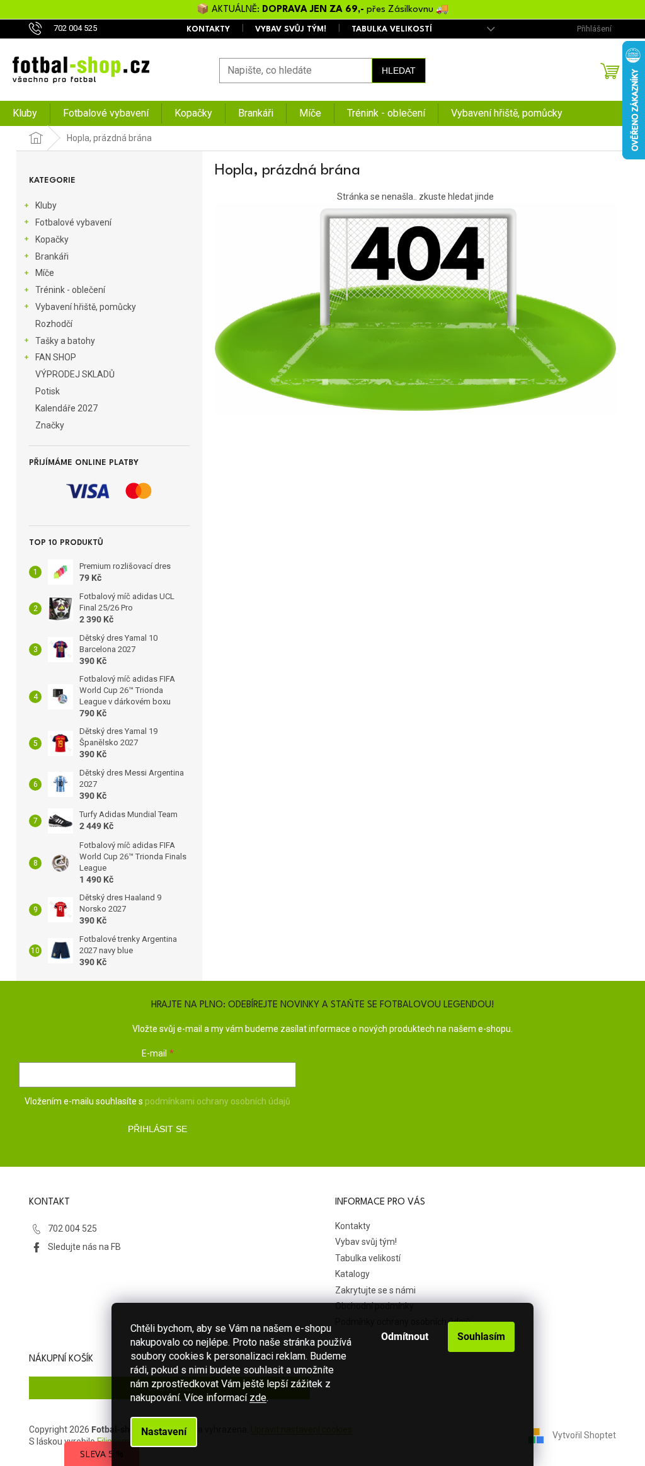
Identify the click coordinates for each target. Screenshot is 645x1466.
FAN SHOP (55, 357)
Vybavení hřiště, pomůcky (85, 307)
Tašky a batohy (65, 341)
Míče (44, 273)
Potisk (47, 391)
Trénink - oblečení (70, 290)
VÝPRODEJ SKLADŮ (75, 374)
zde (257, 1398)
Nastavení (163, 1432)
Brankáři (52, 256)
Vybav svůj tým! (290, 29)
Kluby (46, 205)
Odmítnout (404, 1337)
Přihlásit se (157, 1129)
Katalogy (352, 1274)
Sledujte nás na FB (84, 1247)
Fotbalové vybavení (73, 222)
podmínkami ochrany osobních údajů (217, 1101)
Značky (49, 425)
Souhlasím (481, 1337)
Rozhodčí (53, 324)
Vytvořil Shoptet (584, 1435)
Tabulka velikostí (391, 29)
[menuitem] (25, 113)
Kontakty (208, 29)
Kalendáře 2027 (66, 408)
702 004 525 (72, 1228)
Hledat (399, 71)
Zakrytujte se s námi (375, 1290)
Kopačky (52, 239)
